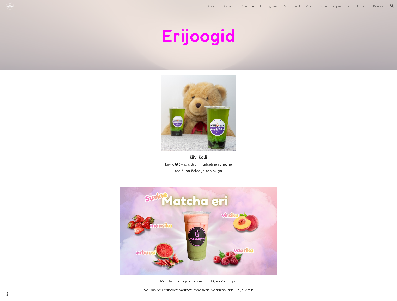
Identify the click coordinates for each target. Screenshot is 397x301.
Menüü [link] (245, 6)
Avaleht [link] (212, 6)
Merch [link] (310, 6)
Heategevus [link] (268, 6)
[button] (392, 6)
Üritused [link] (361, 6)
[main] (198, 35)
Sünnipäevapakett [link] (333, 6)
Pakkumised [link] (291, 6)
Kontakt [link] (379, 6)
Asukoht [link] (229, 6)
